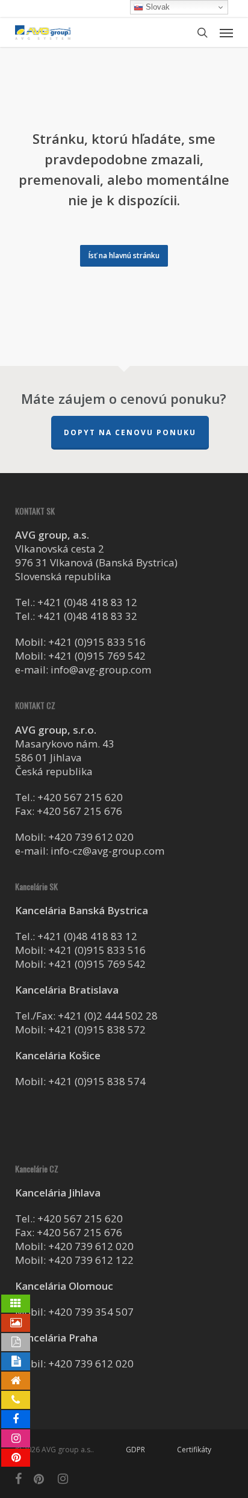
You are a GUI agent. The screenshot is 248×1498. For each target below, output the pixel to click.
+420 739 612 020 (91, 837)
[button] (226, 32)
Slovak (156, 6)
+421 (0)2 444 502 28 (108, 1016)
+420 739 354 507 (91, 1312)
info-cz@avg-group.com (107, 851)
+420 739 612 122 (91, 1260)
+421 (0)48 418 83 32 (87, 616)
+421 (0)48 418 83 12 (87, 602)
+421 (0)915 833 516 (97, 642)
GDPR (135, 1449)
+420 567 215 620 (80, 797)
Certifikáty (194, 1449)
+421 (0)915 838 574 (97, 1081)
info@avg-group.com (101, 669)
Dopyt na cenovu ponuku (130, 432)
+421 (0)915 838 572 (97, 1029)
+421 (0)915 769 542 (97, 656)
